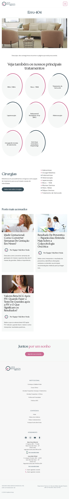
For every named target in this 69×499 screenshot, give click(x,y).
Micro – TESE (47, 183)
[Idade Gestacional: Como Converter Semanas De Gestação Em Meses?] (18, 223)
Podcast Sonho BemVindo (34, 422)
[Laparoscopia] (11, 115)
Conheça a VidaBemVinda (34, 384)
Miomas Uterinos (48, 185)
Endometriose (47, 175)
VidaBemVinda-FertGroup (8, 3)
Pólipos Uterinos (48, 190)
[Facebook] (26, 438)
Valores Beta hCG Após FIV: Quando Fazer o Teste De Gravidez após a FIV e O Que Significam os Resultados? (17, 303)
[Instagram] (30, 438)
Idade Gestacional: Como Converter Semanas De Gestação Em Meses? (16, 239)
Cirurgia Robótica (48, 173)
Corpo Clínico (34, 387)
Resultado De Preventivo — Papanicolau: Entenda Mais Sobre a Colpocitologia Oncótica (51, 240)
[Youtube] (35, 438)
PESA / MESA (47, 188)
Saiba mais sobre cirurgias (13, 189)
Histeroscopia (47, 178)
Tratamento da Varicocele (52, 193)
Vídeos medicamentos (34, 420)
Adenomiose (47, 170)
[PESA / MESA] (11, 87)
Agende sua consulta (34, 354)
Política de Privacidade (34, 397)
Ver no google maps (33, 452)
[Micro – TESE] (34, 87)
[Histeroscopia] (57, 115)
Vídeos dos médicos (34, 417)
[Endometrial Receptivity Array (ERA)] (34, 115)
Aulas (34, 414)
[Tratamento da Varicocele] (57, 87)
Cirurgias (9, 173)
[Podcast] (39, 438)
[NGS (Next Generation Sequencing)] (34, 143)
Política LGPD (34, 400)
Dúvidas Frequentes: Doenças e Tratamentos (34, 391)
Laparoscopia (47, 180)
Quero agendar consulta (33, 469)
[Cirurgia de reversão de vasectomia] (11, 143)
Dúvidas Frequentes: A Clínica (34, 394)
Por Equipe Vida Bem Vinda (19, 250)
